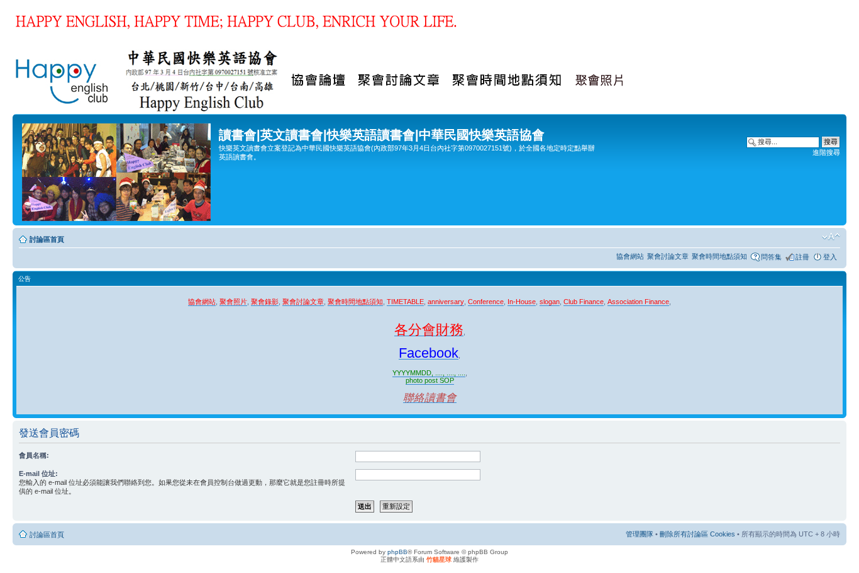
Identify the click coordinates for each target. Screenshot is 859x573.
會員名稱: (34, 455)
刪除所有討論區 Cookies (697, 534)
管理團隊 (639, 534)
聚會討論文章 (668, 256)
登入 (830, 257)
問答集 (771, 257)
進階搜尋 (826, 152)
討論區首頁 (47, 239)
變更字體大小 (831, 236)
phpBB (397, 551)
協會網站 (630, 256)
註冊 (802, 257)
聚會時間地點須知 (719, 256)
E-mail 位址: (38, 473)
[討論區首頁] (117, 169)
